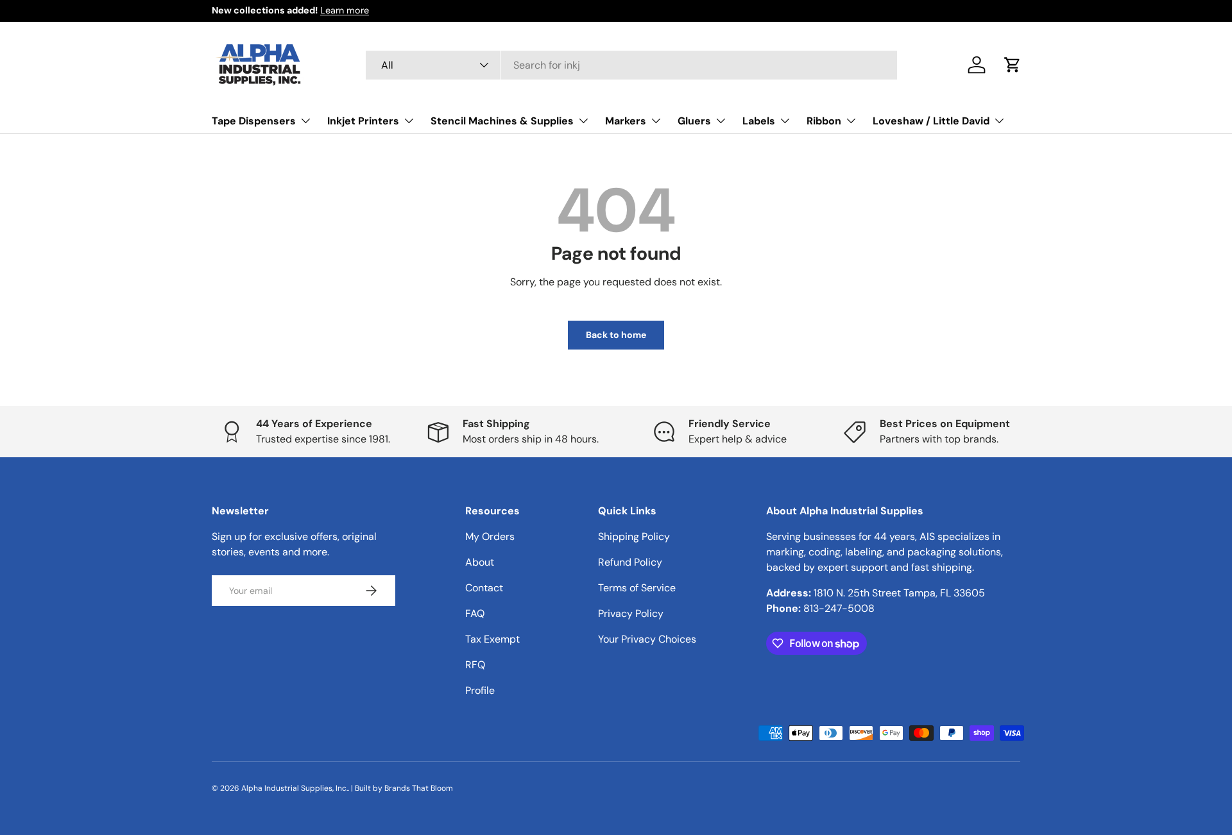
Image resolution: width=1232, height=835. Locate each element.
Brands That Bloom (418, 788)
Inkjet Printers (363, 120)
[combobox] (632, 65)
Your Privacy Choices (647, 639)
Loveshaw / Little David (931, 120)
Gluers (694, 120)
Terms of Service (637, 588)
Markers (625, 120)
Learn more (344, 10)
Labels (758, 120)
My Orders (490, 536)
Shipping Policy (634, 536)
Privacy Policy (630, 613)
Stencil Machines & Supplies (502, 120)
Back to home (616, 335)
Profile (480, 690)
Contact (484, 588)
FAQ (474, 613)
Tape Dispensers (254, 120)
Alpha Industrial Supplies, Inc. (294, 788)
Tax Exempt (492, 639)
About (479, 562)
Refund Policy (630, 562)
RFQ (475, 664)
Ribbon (824, 120)
